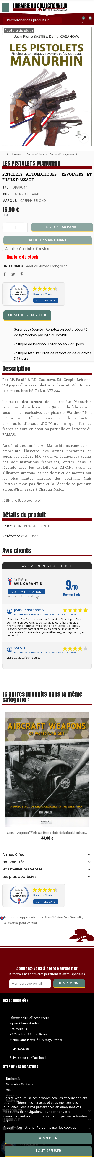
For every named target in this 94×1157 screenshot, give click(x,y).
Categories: (13, 266)
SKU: (6, 187)
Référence (11, 536)
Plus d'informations (18, 1127)
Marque (9, 526)
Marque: (9, 200)
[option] (47, 86)
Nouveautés (13, 861)
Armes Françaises (53, 266)
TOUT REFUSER (48, 1150)
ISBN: (6, 194)
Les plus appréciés (19, 876)
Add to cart (37, 825)
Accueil (32, 266)
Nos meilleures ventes (22, 869)
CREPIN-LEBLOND (33, 200)
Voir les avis (45, 300)
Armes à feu (13, 854)
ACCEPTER (48, 1138)
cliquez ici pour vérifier (20, 923)
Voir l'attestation (26, 591)
